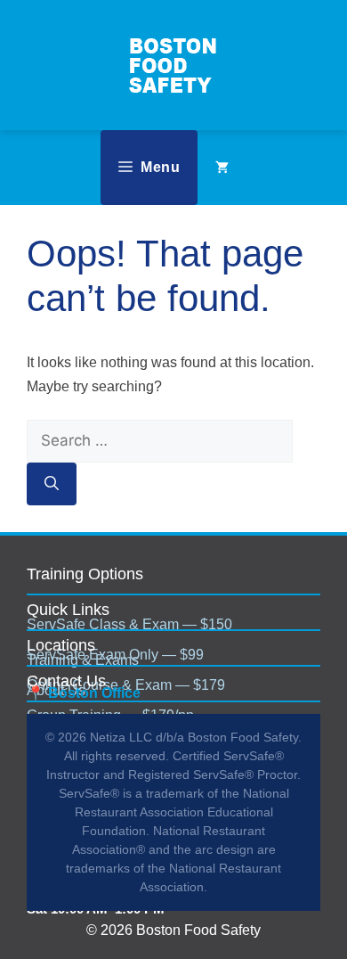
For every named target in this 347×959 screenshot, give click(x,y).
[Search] (52, 484)
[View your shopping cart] (222, 167)
